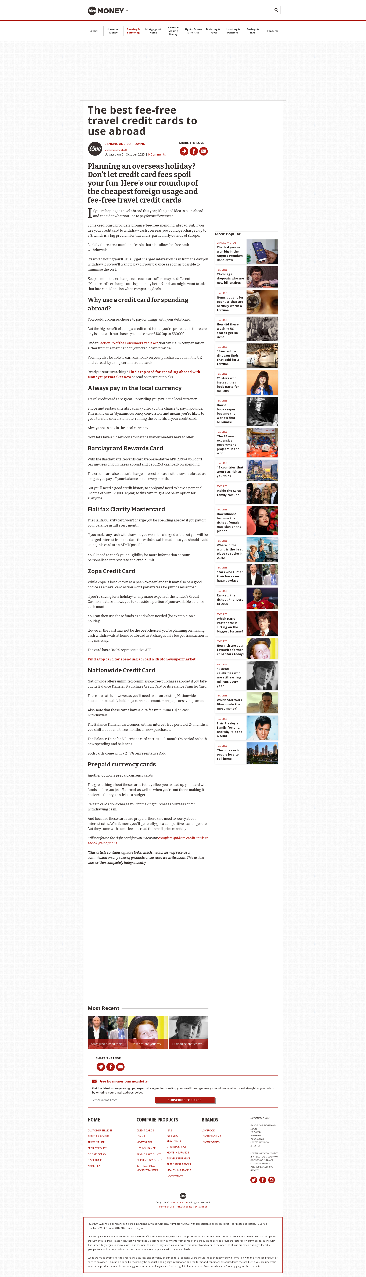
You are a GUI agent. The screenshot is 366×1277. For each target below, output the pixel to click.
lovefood (208, 1130)
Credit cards (145, 1130)
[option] (108, 1033)
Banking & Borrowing (133, 31)
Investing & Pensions (233, 31)
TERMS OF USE (96, 1142)
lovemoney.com (179, 1202)
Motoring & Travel (213, 31)
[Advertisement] (183, 70)
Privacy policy (184, 1206)
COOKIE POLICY (97, 1154)
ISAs (169, 1130)
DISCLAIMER (95, 1160)
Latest (93, 30)
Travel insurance (178, 1158)
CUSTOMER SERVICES (100, 1130)
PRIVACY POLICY (97, 1148)
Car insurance (176, 1146)
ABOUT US (94, 1166)
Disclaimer (201, 1206)
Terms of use (166, 1206)
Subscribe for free (184, 1100)
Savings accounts (149, 1154)
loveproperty (211, 1142)
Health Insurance (179, 1170)
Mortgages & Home (153, 31)
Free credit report (179, 1164)
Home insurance (178, 1152)
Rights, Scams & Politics (193, 31)
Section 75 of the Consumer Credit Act (128, 343)
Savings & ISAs (253, 31)
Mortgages (144, 1142)
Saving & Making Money (173, 31)
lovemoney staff (116, 150)
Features (272, 30)
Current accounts (149, 1160)
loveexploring (211, 1136)
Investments (175, 1176)
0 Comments (156, 154)
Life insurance (146, 1148)
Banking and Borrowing (125, 144)
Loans (141, 1136)
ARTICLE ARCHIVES (98, 1136)
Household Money (113, 31)
